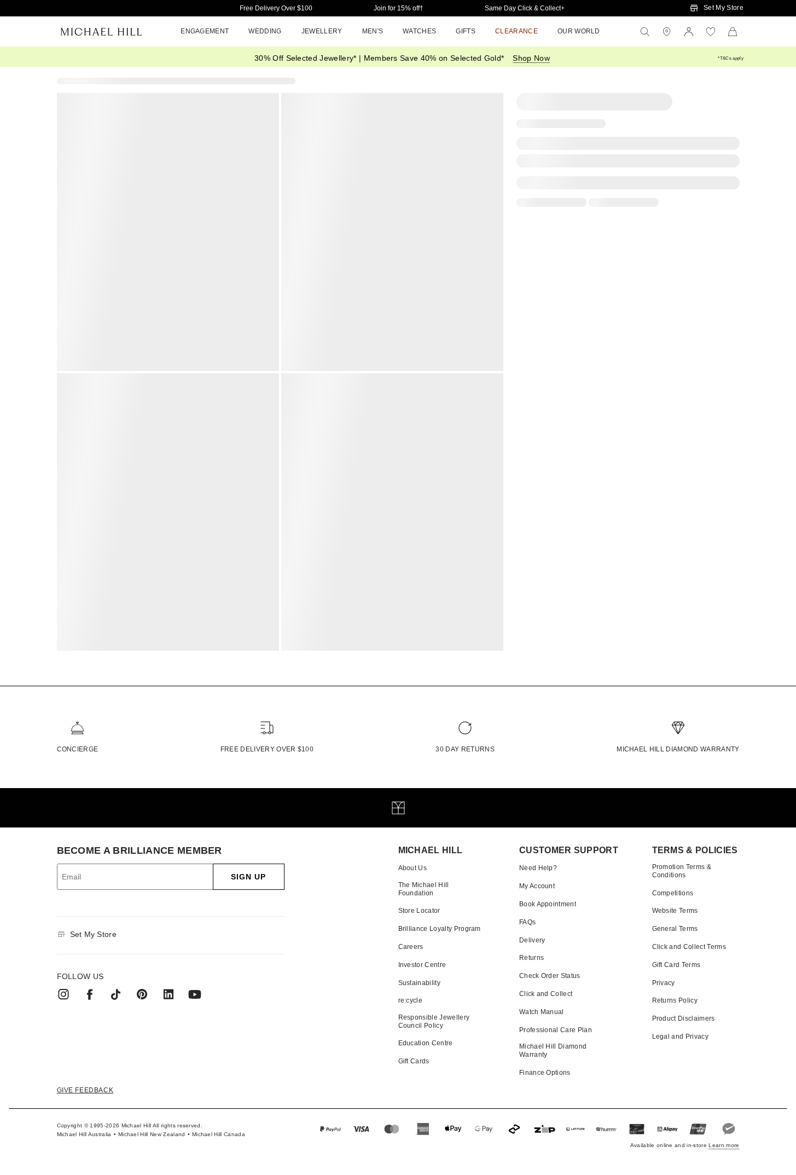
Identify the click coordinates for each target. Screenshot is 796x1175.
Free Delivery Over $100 (276, 8)
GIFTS (465, 31)
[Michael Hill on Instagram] (63, 994)
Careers (410, 947)
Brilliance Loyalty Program (439, 929)
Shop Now (531, 58)
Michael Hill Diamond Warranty (678, 749)
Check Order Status (549, 976)
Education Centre (425, 1043)
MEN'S (373, 31)
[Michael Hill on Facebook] (89, 994)
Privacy (663, 983)
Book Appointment (547, 904)
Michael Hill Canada (218, 1134)
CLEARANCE (516, 31)
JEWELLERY (321, 31)
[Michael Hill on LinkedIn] (168, 994)
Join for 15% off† (398, 8)
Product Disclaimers (683, 1018)
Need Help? (538, 868)
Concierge (77, 749)
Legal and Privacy (680, 1036)
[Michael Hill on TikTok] (116, 994)
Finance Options (545, 1072)
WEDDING (264, 31)
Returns (531, 958)
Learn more (723, 1145)
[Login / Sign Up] (688, 32)
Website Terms (675, 910)
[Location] (666, 32)
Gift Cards (413, 1061)
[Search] (645, 32)
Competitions (673, 893)
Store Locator (419, 910)
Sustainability (419, 983)
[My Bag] (732, 32)
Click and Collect (545, 994)
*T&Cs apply (730, 58)
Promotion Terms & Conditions (681, 870)
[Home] (101, 31)
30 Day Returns (464, 749)
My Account (537, 886)
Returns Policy (675, 1000)
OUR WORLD (578, 31)
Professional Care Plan (555, 1030)
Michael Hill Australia (84, 1134)
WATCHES (419, 31)
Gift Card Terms (676, 965)
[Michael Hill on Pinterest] (142, 994)
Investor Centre (422, 965)
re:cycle (410, 1000)
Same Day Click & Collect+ (525, 8)
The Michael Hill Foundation (423, 888)
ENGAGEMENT (205, 31)
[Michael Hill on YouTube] (194, 994)
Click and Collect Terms (689, 947)
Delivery (532, 940)
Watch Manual (541, 1012)
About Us (412, 868)
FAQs (527, 922)
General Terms (675, 929)
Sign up (248, 876)
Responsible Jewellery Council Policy (434, 1021)
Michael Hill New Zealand (151, 1134)
